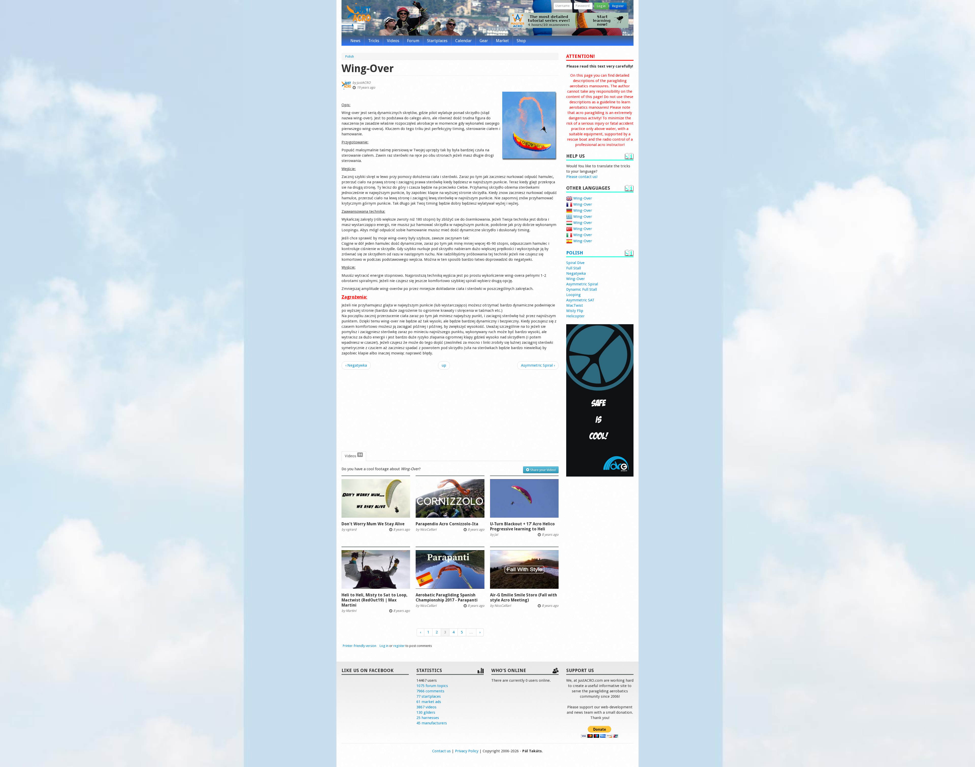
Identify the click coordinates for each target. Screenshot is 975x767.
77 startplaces (428, 696)
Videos (393, 40)
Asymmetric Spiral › (538, 365)
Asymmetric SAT (580, 300)
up (444, 365)
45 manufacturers (431, 723)
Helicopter (575, 316)
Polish (574, 252)
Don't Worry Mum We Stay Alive (373, 523)
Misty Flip (574, 310)
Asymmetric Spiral (582, 284)
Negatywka (576, 273)
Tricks (373, 40)
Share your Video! (542, 470)
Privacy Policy (466, 751)
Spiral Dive (575, 262)
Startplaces (437, 40)
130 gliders (425, 712)
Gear (484, 40)
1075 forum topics (432, 685)
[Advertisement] (450, 410)
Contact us (441, 751)
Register (618, 6)
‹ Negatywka (356, 365)
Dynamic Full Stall (581, 289)
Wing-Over (582, 198)
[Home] (359, 15)
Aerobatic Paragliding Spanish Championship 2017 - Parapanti (447, 597)
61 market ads (428, 701)
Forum (413, 40)
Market (502, 40)
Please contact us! (581, 176)
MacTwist (574, 305)
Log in (601, 6)
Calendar (463, 40)
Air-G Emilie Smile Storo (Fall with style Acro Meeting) (523, 597)
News (355, 40)
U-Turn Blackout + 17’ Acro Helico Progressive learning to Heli (522, 526)
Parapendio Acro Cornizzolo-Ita (447, 523)
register (399, 646)
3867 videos (426, 707)
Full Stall (573, 268)
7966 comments (430, 691)
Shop (521, 40)
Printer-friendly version (359, 646)
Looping (573, 294)
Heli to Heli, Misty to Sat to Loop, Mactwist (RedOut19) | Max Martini (375, 600)
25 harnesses (427, 717)
